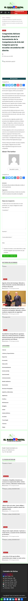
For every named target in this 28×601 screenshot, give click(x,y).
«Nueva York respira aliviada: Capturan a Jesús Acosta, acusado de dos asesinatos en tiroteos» (14, 532)
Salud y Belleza (6, 413)
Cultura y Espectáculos (8, 353)
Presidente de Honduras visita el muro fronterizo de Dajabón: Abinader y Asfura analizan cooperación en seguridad (14, 310)
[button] (1, 12)
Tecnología (5, 420)
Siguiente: (13, 192)
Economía (4, 360)
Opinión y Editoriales (7, 392)
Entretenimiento (6, 367)
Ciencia (4, 350)
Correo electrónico (7, 237)
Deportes (4, 357)
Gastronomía (5, 374)
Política (4, 30)
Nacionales (5, 385)
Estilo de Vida (5, 371)
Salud (3, 409)
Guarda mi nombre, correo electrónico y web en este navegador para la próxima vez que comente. (15, 250)
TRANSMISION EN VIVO (19, 12)
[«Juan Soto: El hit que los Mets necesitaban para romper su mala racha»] (14, 546)
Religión (4, 406)
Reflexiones (5, 402)
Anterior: (13, 185)
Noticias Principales (7, 388)
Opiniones (4, 395)
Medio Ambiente (6, 381)
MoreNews (20, 597)
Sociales (4, 416)
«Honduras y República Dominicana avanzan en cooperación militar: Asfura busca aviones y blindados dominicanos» (13, 481)
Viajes (3, 427)
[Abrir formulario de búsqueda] (8, 12)
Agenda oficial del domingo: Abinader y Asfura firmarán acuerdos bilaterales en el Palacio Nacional (13, 284)
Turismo (4, 423)
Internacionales (6, 378)
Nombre (4, 231)
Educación (5, 364)
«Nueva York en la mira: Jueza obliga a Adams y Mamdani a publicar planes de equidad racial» (13, 507)
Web (3, 243)
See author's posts (14, 169)
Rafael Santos (6, 288)
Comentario (5, 210)
